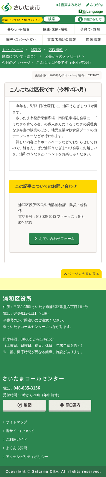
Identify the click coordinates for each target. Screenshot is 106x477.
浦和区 (36, 50)
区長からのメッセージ (62, 56)
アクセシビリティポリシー (27, 457)
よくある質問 (16, 448)
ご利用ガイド (16, 439)
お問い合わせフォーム (56, 239)
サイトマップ (16, 422)
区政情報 (56, 50)
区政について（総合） (19, 56)
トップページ (12, 50)
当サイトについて (20, 431)
